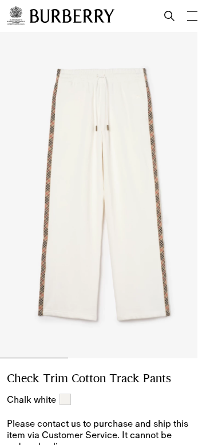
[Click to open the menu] (192, 16)
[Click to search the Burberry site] (169, 16)
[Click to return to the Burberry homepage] (72, 16)
